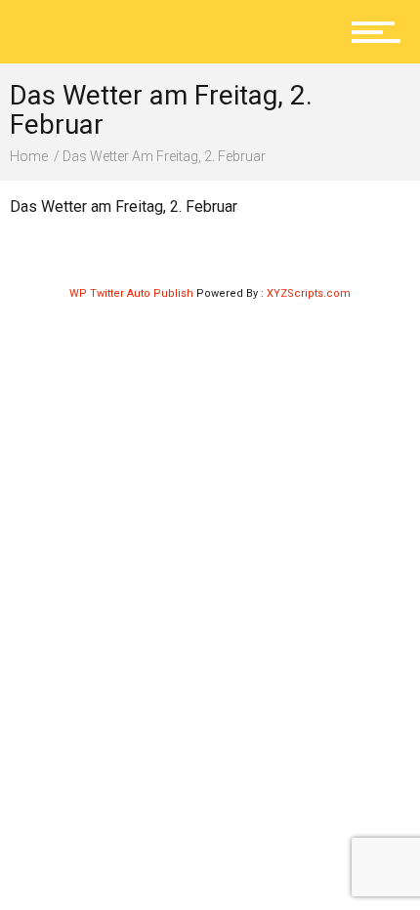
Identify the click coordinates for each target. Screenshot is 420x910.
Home (29, 156)
